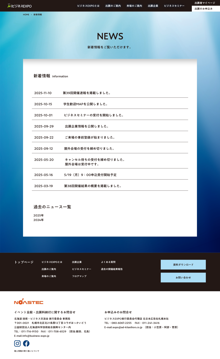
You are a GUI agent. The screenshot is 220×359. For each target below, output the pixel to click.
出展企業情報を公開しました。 (87, 126)
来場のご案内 (134, 6)
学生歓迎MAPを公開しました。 (86, 104)
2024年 (38, 219)
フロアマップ (79, 276)
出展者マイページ (205, 3)
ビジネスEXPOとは (88, 6)
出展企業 (153, 6)
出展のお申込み (204, 8)
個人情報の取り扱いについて (26, 351)
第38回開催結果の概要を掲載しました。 (93, 185)
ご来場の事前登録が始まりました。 (90, 137)
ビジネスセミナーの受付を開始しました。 (94, 115)
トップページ (23, 262)
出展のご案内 (113, 6)
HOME (26, 15)
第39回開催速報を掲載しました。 (87, 92)
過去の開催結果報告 (112, 269)
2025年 (38, 215)
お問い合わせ (183, 277)
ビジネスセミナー (174, 6)
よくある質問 (108, 262)
